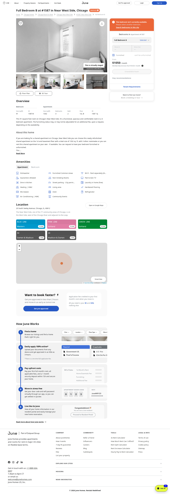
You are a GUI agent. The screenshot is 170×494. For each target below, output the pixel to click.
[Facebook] (9, 462)
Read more (20, 153)
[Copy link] (97, 113)
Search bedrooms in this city (127, 27)
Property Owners (30, 3)
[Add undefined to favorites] (20, 23)
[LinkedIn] (22, 462)
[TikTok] (17, 462)
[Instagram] (13, 462)
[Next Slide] (102, 45)
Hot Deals (57, 3)
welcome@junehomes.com (20, 479)
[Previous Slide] (21, 45)
